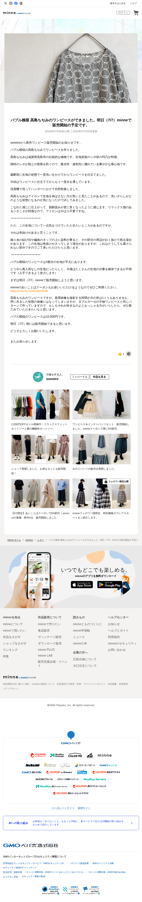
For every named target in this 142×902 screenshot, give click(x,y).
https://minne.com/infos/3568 (29, 291)
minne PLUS (46, 649)
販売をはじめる (118, 3)
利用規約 (114, 637)
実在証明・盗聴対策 (12, 872)
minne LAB (45, 655)
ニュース (79, 637)
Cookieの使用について (43, 684)
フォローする (79, 376)
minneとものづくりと (87, 624)
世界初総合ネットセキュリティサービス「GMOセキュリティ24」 (34, 863)
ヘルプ (133, 3)
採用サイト (84, 808)
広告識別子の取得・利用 (69, 684)
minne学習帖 (81, 630)
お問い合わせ (117, 649)
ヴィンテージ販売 (50, 637)
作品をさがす (12, 637)
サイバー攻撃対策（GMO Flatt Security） (108, 872)
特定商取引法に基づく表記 (16, 684)
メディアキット (10, 688)
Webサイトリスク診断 (103, 863)
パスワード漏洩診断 (79, 863)
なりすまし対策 (10, 876)
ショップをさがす (15, 643)
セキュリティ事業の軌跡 (33, 876)
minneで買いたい (14, 630)
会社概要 (112, 684)
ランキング (10, 649)
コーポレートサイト (63, 808)
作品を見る (99, 376)
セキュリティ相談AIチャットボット (20, 867)
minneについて (13, 624)
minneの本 (80, 643)
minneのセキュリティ (122, 643)
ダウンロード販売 (50, 643)
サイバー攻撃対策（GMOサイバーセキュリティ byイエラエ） (55, 872)
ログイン (123, 12)
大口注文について (85, 665)
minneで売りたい (49, 624)
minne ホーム (14, 540)
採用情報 (123, 684)
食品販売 (44, 630)
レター (40, 540)
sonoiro (52, 379)
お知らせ (114, 624)
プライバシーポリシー (94, 684)
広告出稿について (85, 659)
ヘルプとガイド (118, 630)
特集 (6, 656)
